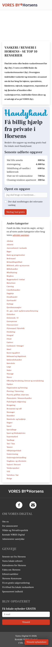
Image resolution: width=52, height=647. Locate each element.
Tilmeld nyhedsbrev (36, 642)
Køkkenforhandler (14, 360)
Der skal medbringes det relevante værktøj (25, 203)
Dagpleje (10, 293)
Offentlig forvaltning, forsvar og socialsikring (25, 381)
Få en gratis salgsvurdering (16, 582)
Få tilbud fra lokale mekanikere (18, 587)
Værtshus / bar (12, 475)
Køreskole (11, 363)
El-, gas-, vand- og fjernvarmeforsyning (22, 311)
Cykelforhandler (13, 290)
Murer (9, 377)
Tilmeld (26, 622)
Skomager (11, 412)
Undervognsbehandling (16, 457)
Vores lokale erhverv (12, 561)
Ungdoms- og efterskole (16, 461)
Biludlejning (12, 272)
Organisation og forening (17, 388)
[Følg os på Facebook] (19, 505)
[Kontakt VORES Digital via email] (32, 505)
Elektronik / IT (12, 318)
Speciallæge (11, 429)
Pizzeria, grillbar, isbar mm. (18, 395)
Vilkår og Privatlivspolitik (15, 530)
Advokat (10, 241)
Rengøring (11, 405)
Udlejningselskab (14, 450)
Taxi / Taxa (11, 443)
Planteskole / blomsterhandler (19, 398)
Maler (9, 370)
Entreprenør (12, 321)
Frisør (9, 339)
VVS (8, 471)
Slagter (9, 422)
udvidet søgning (21, 235)
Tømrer (10, 447)
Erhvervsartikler (10, 574)
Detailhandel (12, 297)
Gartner (10, 342)
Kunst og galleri (13, 353)
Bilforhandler (12, 269)
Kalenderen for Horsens (14, 565)
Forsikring (11, 332)
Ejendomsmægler (14, 307)
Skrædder (11, 416)
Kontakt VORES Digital (13, 534)
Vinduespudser (13, 468)
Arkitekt (10, 244)
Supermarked (12, 436)
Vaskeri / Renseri (14, 464)
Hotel (9, 349)
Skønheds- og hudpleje (16, 419)
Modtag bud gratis (15, 212)
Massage (10, 374)
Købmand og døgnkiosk (16, 356)
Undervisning (12, 454)
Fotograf (10, 335)
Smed (9, 426)
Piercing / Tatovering (15, 391)
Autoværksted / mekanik (17, 248)
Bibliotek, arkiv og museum (18, 265)
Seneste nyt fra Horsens (14, 556)
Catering (10, 286)
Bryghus (10, 276)
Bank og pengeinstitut (16, 255)
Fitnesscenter (12, 325)
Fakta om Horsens (11, 569)
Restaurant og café (14, 409)
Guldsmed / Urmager (15, 346)
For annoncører (10, 525)
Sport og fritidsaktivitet (16, 433)
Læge (9, 367)
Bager (9, 251)
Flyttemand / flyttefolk (16, 328)
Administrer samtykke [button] (13, 539)
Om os (5, 521)
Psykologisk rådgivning (16, 402)
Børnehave (11, 283)
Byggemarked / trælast (16, 279)
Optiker (10, 384)
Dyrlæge (10, 304)
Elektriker (11, 314)
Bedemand (11, 258)
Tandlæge (10, 440)
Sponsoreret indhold (12, 591)
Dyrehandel (11, 300)
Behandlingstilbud (14, 262)
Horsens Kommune (12, 578)
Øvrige (9, 478)
